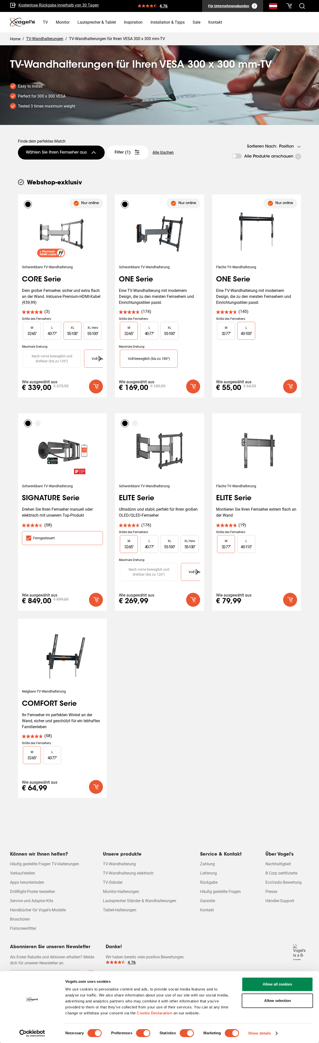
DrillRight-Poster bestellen (32, 891)
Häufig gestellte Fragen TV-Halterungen (44, 864)
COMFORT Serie (49, 704)
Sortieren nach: (262, 147)
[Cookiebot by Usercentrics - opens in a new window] (32, 1033)
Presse (271, 891)
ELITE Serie (136, 498)
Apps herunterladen (27, 882)
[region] (62, 331)
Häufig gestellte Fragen (220, 891)
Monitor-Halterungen (121, 891)
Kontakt (207, 910)
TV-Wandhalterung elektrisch (128, 873)
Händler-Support (279, 900)
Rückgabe (209, 882)
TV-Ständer (113, 882)
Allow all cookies (277, 984)
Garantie (207, 900)
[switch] (143, 1033)
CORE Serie (41, 279)
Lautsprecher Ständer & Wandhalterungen (139, 900)
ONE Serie (136, 279)
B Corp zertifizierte (281, 873)
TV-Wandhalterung (119, 864)
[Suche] (273, 7)
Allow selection (277, 1000)
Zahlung (207, 864)
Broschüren (20, 919)
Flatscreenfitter (23, 928)
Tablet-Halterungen (119, 910)
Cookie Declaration (154, 1013)
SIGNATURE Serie (51, 498)
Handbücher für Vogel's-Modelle (38, 910)
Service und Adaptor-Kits (31, 900)
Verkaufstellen (22, 873)
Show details (259, 1033)
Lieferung (208, 873)
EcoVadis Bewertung (283, 882)
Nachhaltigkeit (278, 864)
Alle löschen (163, 152)
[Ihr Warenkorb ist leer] (289, 6)
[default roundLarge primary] (96, 386)
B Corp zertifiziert (33, 7)
